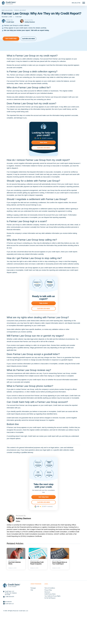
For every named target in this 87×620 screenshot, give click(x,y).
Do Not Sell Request (50, 598)
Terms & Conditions (50, 588)
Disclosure (47, 592)
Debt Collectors (7, 10)
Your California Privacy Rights (52, 596)
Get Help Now (44, 497)
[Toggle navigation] (83, 2)
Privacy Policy (48, 590)
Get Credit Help (11, 38)
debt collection (28, 59)
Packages (33, 588)
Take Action (43, 303)
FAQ (32, 590)
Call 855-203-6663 (28, 38)
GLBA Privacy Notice (50, 594)
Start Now (43, 142)
